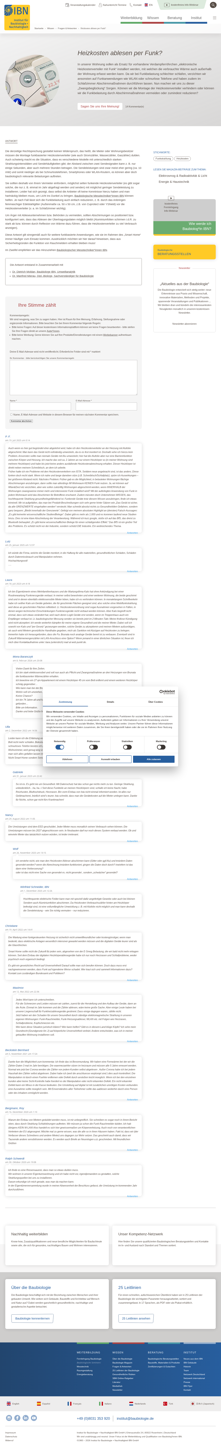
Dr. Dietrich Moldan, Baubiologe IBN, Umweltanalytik (43, 271)
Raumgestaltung (84, 1370)
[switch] (93, 747)
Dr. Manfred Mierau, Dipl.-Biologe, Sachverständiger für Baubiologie (53, 275)
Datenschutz (11, 1436)
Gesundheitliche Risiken (123, 1374)
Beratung (174, 18)
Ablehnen (67, 759)
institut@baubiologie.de (135, 1418)
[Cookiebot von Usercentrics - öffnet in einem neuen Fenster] (162, 692)
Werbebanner (110, 335)
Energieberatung (85, 1374)
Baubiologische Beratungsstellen (163, 1359)
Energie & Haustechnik (174, 181)
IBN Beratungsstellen (136, 1254)
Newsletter (117, 1390)
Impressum (10, 1432)
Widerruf (9, 1440)
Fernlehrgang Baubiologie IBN (35, 1254)
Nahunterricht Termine (114, 5)
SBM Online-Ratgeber (122, 1378)
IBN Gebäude (190, 1362)
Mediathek (117, 1386)
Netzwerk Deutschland (194, 1374)
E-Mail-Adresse (84, 400)
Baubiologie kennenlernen (32, 1318)
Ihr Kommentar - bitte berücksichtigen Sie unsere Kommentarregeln (42, 358)
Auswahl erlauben (110, 759)
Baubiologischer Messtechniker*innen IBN (82, 250)
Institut (196, 18)
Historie (187, 1366)
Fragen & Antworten (67, 28)
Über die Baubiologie (122, 1359)
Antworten (132, 533)
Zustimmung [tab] (65, 702)
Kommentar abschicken (21, 421)
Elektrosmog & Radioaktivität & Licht (183, 175)
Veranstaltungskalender (82, 5)
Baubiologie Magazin (122, 1362)
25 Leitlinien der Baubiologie (125, 1370)
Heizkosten (182, 158)
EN (151, 5)
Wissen (153, 18)
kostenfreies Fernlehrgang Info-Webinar (35, 1363)
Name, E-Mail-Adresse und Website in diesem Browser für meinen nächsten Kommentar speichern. (66, 414)
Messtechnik (83, 1366)
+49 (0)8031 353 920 (93, 1418)
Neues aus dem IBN (193, 1359)
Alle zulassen (154, 759)
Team (186, 1370)
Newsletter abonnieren (184, 324)
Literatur (116, 1382)
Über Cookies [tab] (155, 702)
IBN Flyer (188, 1386)
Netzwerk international (194, 1378)
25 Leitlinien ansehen (136, 1318)
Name (13, 400)
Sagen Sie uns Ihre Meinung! (100, 106)
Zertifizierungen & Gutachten (161, 1366)
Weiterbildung (131, 18)
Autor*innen (53, 331)
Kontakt (137, 5)
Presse (187, 1382)
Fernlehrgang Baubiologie (89, 1359)
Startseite (38, 28)
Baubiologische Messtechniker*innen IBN (99, 195)
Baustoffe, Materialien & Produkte (164, 1362)
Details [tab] (110, 702)
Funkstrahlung (163, 158)
